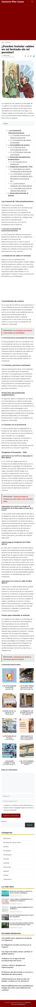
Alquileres (7, 838)
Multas (5, 875)
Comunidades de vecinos (19, 145)
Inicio (3, 42)
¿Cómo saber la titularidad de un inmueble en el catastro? (21, 900)
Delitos (6, 847)
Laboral (6, 871)
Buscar (4, 821)
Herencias (7, 867)
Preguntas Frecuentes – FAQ (20, 167)
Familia (6, 859)
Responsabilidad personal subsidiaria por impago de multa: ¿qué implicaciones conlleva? (17, 988)
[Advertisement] (18, 22)
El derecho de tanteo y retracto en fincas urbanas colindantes (21, 892)
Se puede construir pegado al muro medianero (21, 907)
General (6, 863)
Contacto (28, 1002)
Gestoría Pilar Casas (13, 1)
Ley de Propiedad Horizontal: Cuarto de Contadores (22, 915)
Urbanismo (7, 42)
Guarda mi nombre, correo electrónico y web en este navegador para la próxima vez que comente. (18, 807)
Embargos (7, 851)
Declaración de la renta (12, 842)
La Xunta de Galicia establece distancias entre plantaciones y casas (22, 923)
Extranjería (7, 855)
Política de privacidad (18, 1004)
